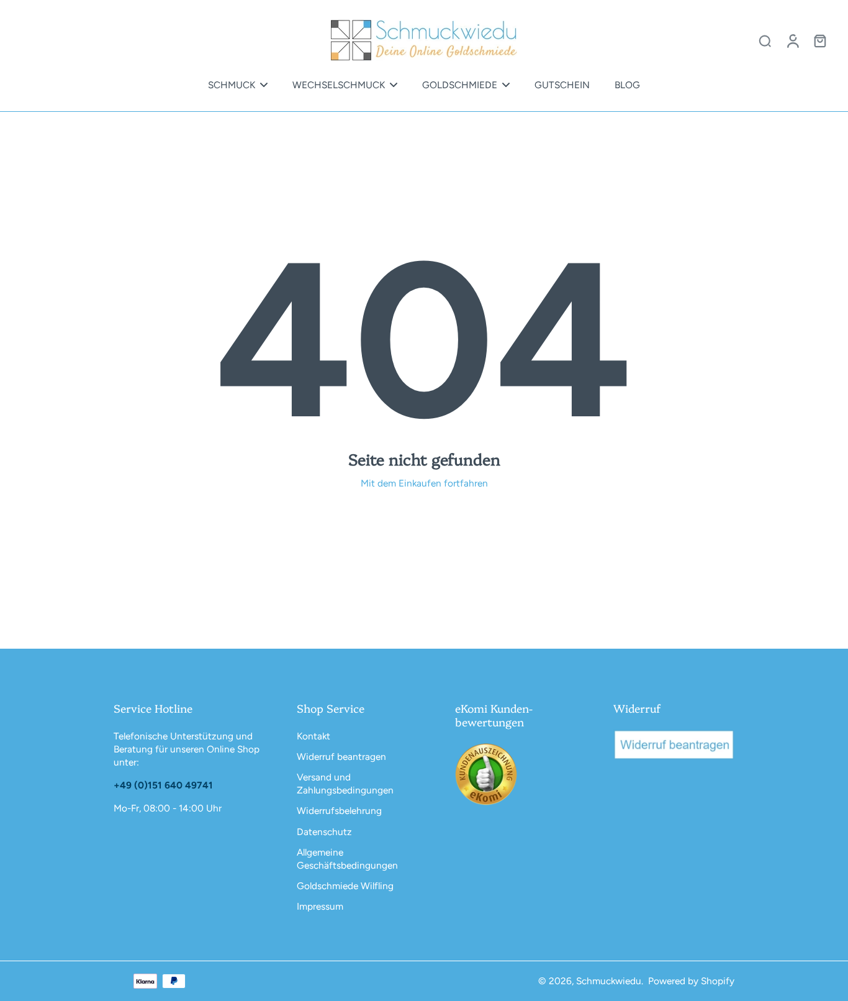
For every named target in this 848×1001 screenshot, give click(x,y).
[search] (764, 40)
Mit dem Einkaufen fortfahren (424, 483)
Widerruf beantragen (341, 756)
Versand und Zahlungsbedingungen (345, 783)
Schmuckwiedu (608, 981)
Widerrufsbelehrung (339, 810)
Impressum (320, 906)
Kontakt (313, 736)
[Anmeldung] (792, 40)
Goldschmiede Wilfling (345, 886)
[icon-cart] (819, 40)
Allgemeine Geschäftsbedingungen (347, 858)
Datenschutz (324, 832)
